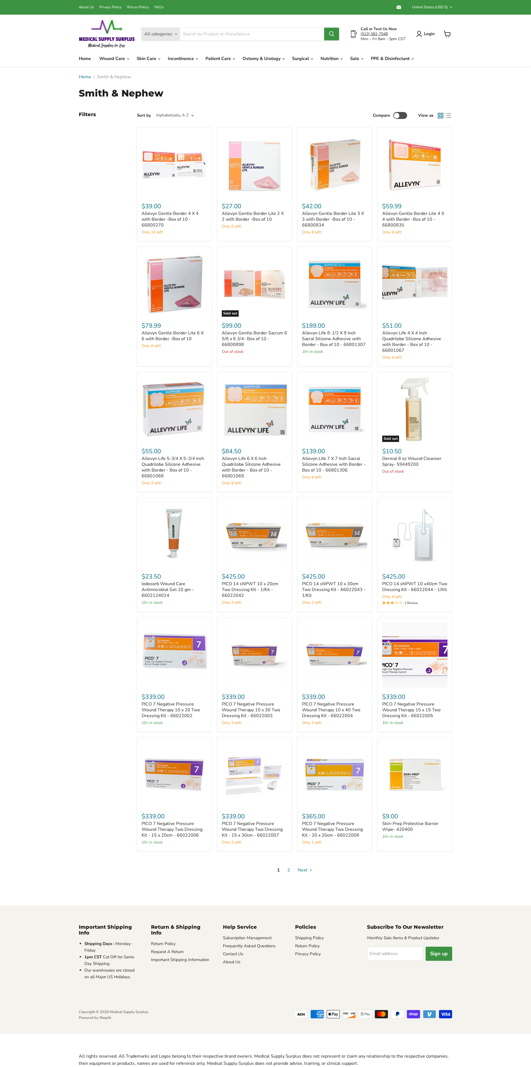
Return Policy (138, 7)
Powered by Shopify (95, 1017)
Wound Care (112, 59)
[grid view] (440, 115)
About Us (86, 7)
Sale (355, 59)
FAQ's (159, 7)
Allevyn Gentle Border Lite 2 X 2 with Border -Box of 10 (253, 216)
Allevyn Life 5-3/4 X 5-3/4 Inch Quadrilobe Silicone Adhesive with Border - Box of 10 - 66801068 (173, 467)
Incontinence (181, 59)
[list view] (448, 115)
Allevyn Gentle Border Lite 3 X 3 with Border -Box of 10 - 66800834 (333, 219)
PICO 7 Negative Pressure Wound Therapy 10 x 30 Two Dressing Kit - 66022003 (251, 710)
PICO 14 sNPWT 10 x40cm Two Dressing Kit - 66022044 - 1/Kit (414, 587)
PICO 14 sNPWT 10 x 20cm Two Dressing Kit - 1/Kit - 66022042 (250, 589)
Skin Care (147, 59)
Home (85, 59)
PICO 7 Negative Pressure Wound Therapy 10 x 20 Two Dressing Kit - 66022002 (171, 710)
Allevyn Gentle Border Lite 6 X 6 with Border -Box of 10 (173, 336)
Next (303, 870)
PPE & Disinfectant (391, 59)
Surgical (301, 59)
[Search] (331, 34)
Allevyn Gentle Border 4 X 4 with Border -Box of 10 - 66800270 (170, 219)
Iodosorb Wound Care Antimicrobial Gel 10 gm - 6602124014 (168, 589)
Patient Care (218, 59)
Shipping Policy (309, 938)
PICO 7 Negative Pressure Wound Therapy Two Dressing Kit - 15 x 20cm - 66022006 (172, 829)
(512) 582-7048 (374, 34)
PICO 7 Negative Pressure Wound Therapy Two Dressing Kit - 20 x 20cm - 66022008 (332, 829)
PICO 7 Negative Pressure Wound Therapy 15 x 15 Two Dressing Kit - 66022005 (411, 710)
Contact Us (233, 954)
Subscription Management (247, 938)
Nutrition (330, 59)
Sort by (144, 115)
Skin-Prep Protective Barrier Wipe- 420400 (410, 826)
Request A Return (167, 951)
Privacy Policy (110, 7)
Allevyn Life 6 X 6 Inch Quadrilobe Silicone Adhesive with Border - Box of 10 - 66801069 (251, 467)
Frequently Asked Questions (249, 946)
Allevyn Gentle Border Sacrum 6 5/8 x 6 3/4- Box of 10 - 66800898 (254, 339)
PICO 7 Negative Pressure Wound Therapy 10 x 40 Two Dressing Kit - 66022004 (331, 710)
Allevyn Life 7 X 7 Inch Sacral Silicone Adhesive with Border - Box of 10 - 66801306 (334, 464)
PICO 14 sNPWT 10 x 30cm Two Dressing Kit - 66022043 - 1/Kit (334, 589)
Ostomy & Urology (262, 59)
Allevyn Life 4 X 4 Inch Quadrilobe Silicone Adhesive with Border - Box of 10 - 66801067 (411, 341)
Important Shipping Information (180, 959)
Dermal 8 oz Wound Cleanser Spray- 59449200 (411, 461)
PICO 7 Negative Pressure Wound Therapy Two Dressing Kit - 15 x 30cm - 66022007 (252, 829)
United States (430, 7)
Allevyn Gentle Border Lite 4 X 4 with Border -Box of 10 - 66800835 (413, 219)
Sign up (439, 953)
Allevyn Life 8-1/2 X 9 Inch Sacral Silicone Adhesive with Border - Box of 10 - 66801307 (334, 339)
